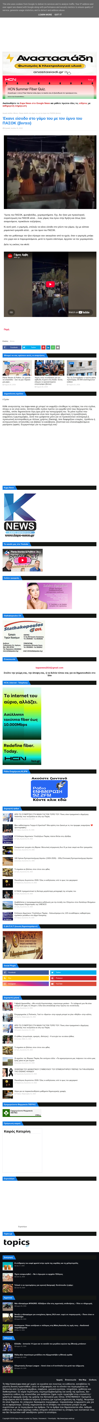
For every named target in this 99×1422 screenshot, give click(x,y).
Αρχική (59, 1380)
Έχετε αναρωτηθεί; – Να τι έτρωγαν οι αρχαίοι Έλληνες (38, 1274)
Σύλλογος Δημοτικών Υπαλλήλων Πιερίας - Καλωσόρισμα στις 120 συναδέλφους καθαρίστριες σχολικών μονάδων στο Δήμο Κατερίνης (52, 914)
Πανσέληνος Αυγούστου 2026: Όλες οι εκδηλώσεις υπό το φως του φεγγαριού (46, 880)
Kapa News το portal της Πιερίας (26, 1418)
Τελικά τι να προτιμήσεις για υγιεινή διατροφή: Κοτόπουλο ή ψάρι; (43, 1285)
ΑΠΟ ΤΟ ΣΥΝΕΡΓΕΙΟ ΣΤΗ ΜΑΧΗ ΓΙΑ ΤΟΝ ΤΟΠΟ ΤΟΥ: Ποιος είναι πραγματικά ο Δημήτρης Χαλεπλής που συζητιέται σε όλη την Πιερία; (51, 815)
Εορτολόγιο (22, 1227)
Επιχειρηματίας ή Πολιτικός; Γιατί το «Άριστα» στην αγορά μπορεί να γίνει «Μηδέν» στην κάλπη (52, 1014)
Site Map (82, 1380)
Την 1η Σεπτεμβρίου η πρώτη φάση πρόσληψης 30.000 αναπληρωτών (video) (81, 380)
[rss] (26, 978)
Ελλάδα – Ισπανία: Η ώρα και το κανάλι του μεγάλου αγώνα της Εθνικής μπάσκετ (50, 1344)
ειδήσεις (83, 103)
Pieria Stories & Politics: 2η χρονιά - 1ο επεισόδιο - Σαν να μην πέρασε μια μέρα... (17, 380)
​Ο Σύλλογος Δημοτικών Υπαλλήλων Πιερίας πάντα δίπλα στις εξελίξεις (42, 836)
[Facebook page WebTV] (73, 989)
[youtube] (73, 984)
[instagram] (26, 984)
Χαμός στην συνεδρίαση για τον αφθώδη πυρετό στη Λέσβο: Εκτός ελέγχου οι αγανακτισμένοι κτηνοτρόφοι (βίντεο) (49, 381)
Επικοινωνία (70, 1380)
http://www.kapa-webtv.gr (65, 1418)
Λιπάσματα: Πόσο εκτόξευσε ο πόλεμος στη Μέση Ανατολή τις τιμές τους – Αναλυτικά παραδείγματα (51, 1326)
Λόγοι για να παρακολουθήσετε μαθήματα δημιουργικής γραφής (40, 1091)
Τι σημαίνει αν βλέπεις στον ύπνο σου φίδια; (32, 869)
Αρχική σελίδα (7, 113)
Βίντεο (16, 113)
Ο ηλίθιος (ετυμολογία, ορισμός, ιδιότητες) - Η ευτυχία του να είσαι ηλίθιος (44, 1036)
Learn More (45, 14)
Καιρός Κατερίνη (17, 1131)
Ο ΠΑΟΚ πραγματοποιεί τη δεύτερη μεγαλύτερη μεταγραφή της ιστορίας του (45, 891)
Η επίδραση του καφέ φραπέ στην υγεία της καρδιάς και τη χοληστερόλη (46, 1263)
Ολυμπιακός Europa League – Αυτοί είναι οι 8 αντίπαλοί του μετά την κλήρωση (49, 1366)
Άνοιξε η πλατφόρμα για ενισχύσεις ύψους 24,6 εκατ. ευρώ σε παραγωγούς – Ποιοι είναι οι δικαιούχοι (54, 1315)
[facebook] (26, 972)
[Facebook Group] (26, 989)
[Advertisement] (49, 26)
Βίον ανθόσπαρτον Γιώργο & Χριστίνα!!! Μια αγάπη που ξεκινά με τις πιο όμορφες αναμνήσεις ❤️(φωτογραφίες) (53, 826)
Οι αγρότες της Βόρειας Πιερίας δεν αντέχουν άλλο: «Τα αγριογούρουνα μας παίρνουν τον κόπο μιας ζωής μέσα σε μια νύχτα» (54, 1059)
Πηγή (6, 329)
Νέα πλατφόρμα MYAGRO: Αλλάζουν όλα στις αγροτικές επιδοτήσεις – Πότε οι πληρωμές (53, 1303)
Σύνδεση (92, 1380)
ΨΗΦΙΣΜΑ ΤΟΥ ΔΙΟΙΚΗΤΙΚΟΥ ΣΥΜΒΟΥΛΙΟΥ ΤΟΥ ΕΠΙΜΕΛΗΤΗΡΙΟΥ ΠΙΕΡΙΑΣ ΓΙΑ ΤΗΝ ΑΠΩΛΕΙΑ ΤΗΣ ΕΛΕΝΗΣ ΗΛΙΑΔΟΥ (54, 1070)
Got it (58, 14)
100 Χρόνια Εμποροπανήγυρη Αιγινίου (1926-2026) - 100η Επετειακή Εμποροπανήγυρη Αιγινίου (53, 858)
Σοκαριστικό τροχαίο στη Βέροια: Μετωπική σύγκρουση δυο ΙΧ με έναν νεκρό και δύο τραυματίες (53, 847)
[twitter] (73, 972)
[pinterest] (73, 978)
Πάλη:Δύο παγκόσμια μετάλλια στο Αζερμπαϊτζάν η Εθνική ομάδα (43, 1355)
